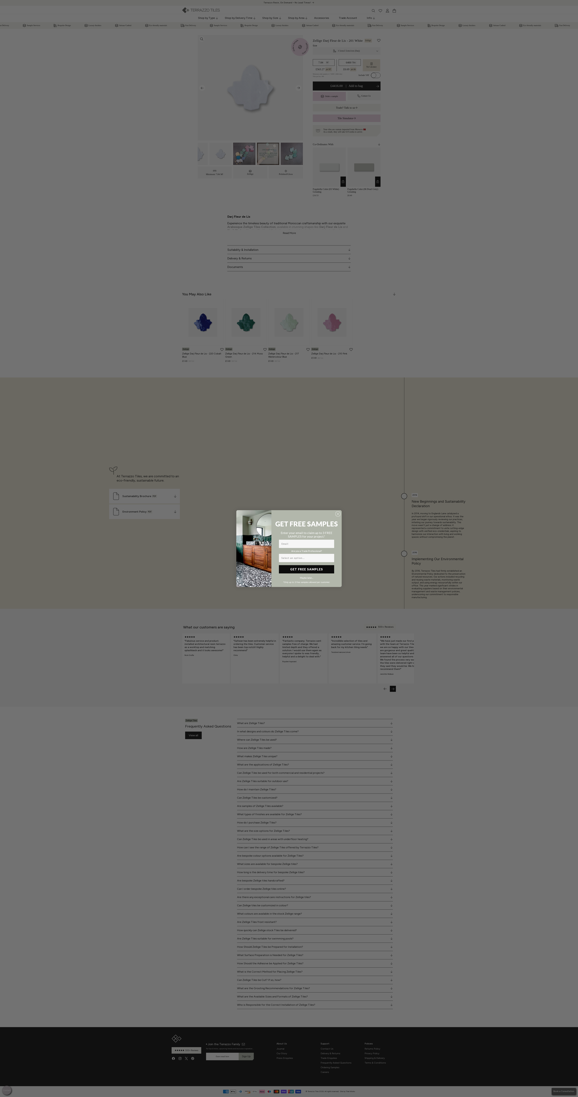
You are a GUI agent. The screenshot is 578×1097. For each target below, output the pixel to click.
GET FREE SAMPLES (306, 569)
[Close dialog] (338, 514)
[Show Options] (331, 558)
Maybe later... (306, 577)
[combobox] (305, 558)
